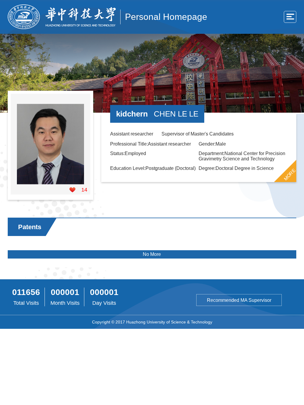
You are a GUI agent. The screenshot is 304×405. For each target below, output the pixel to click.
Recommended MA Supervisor (239, 300)
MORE (290, 174)
